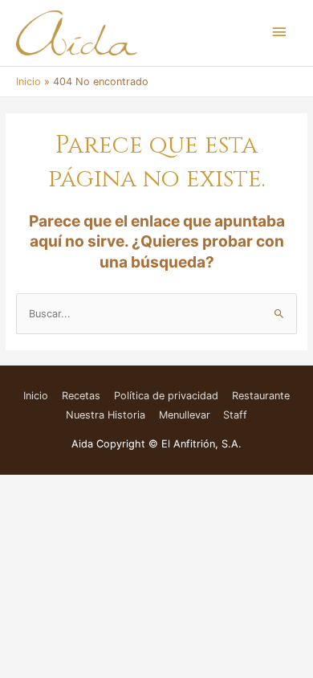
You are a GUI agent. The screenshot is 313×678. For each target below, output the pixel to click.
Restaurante (261, 396)
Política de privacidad (166, 396)
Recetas (81, 396)
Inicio (35, 396)
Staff (235, 415)
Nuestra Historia (105, 415)
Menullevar (184, 415)
